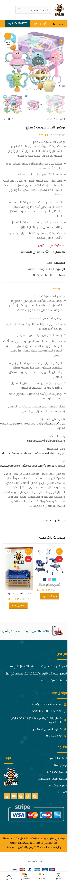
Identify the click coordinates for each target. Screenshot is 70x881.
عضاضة (32, 269)
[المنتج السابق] (13, 120)
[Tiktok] (28, 796)
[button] (61, 61)
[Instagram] (21, 796)
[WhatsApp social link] (38, 275)
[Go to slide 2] (37, 89)
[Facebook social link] (55, 275)
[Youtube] (14, 796)
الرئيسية (60, 119)
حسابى (60, 24)
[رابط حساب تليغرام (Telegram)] (34, 275)
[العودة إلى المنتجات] (9, 120)
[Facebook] (35, 796)
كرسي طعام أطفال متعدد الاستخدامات (49, 586)
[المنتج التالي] (5, 120)
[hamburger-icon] (10, 10)
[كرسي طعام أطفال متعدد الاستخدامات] (49, 561)
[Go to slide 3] (34, 89)
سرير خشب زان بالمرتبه (18, 593)
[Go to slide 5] (27, 89)
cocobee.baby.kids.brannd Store (46, 440)
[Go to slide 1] (40, 89)
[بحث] (19, 10)
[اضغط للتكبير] (58, 86)
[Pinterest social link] (46, 275)
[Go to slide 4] (30, 89)
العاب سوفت (46, 269)
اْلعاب (49, 119)
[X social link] (51, 275)
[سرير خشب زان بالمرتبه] (18, 568)
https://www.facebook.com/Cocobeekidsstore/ (30, 453)
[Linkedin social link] (42, 275)
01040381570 (19, 23)
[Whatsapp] (7, 796)
